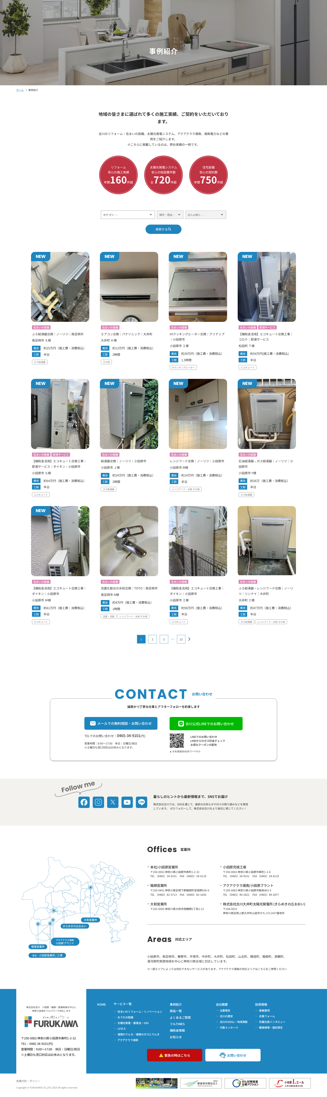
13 (181, 639)
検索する (162, 229)
